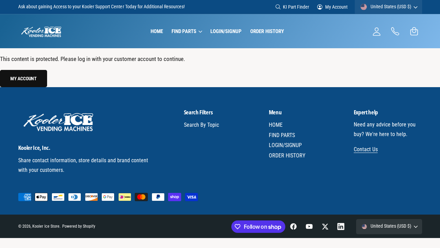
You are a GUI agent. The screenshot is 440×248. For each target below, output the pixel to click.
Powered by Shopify (78, 226)
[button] (186, 31)
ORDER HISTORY (287, 155)
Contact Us (366, 149)
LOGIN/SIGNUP (285, 145)
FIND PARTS (282, 135)
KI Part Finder (296, 7)
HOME (276, 125)
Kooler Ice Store (45, 226)
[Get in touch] (395, 31)
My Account (336, 7)
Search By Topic (201, 125)
